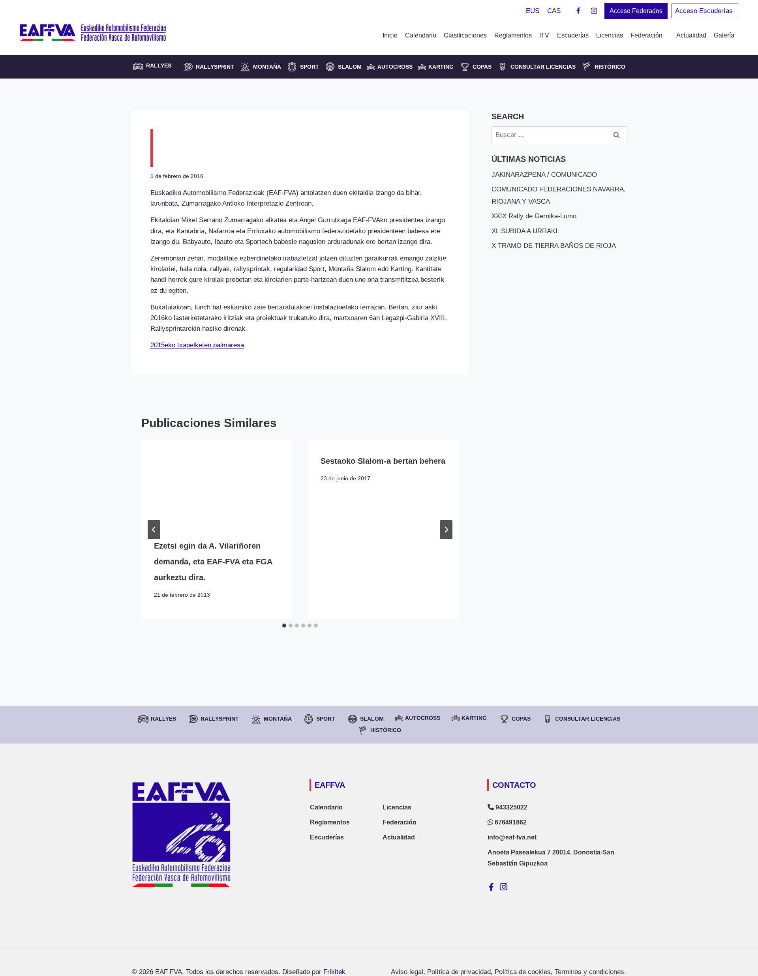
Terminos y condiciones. (590, 972)
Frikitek (334, 972)
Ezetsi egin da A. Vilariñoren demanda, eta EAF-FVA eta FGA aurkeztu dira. (213, 561)
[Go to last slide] (154, 529)
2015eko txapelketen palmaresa (197, 345)
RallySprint (215, 67)
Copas (482, 67)
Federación (400, 822)
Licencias (609, 35)
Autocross (395, 67)
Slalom (350, 67)
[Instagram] (593, 11)
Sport (309, 67)
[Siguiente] (446, 529)
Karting (441, 67)
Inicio (390, 35)
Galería (724, 35)
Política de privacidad (459, 972)
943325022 (510, 807)
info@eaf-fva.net (512, 837)
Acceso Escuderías (705, 11)
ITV (544, 35)
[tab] (284, 626)
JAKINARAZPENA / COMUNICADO (544, 174)
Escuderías (573, 35)
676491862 (510, 822)
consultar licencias (543, 67)
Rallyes (163, 719)
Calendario (420, 35)
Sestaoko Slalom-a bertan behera (383, 461)
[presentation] (216, 482)
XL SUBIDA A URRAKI (524, 231)
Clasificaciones (465, 35)
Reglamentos (513, 35)
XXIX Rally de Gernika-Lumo (534, 216)
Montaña (267, 67)
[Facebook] (578, 11)
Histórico (610, 67)
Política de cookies (523, 972)
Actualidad (691, 35)
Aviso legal (407, 972)
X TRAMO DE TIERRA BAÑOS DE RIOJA (554, 245)
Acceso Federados (636, 10)
